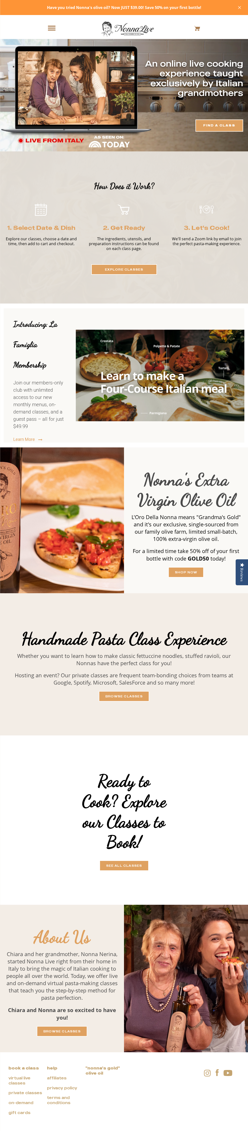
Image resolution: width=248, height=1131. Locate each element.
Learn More (24, 439)
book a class (23, 1068)
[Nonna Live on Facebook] (217, 1073)
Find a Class (219, 125)
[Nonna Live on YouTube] (228, 1072)
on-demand (20, 1102)
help (52, 1068)
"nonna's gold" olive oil (102, 1071)
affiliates (57, 1078)
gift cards (19, 1112)
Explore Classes (124, 269)
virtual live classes (19, 1080)
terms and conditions (58, 1100)
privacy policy (62, 1087)
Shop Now (186, 572)
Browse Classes (124, 696)
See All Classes (124, 865)
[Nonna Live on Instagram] (207, 1072)
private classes (25, 1092)
